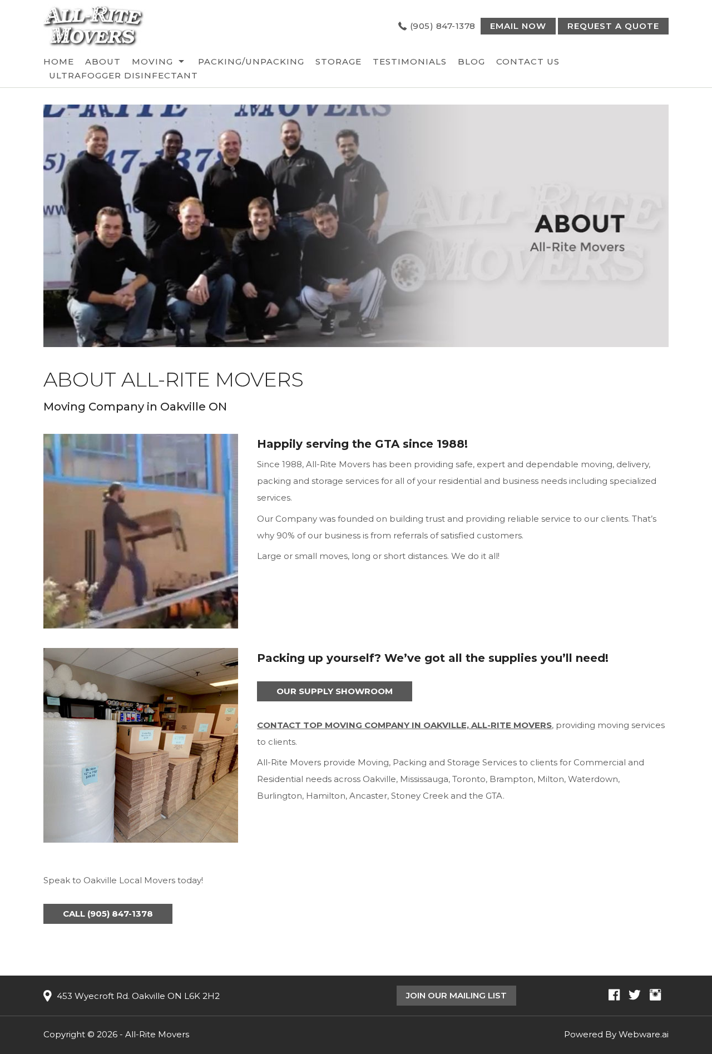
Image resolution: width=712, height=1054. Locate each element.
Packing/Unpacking (251, 61)
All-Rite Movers (157, 1034)
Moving (152, 61)
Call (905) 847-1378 (108, 913)
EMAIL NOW (518, 26)
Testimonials (410, 61)
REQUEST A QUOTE (613, 26)
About (103, 61)
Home (58, 61)
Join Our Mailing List (456, 995)
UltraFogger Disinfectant (123, 75)
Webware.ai (644, 1034)
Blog (471, 61)
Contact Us (528, 61)
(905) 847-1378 (443, 26)
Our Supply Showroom (334, 691)
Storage (338, 61)
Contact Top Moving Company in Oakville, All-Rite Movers (404, 725)
